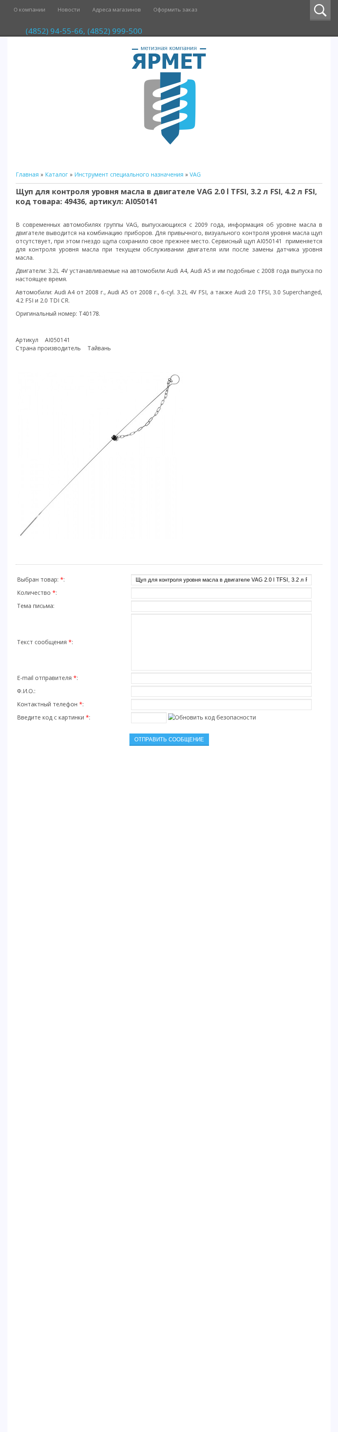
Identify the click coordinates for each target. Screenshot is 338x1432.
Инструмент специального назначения (128, 174)
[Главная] (169, 142)
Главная (27, 174)
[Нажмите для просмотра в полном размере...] (100, 539)
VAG (195, 174)
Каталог (56, 174)
